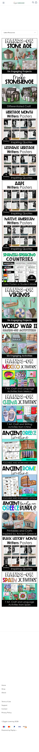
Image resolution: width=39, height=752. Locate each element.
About (4, 693)
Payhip (13, 730)
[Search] (33, 2)
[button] (16, 730)
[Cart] (37, 2)
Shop (3, 689)
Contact (4, 709)
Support (4, 705)
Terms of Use (6, 702)
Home (4, 685)
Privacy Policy (7, 713)
